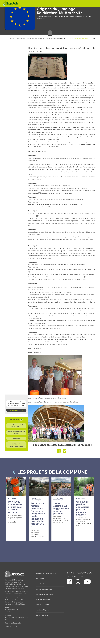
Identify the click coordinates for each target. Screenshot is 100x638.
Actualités (40, 579)
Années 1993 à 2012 (16, 410)
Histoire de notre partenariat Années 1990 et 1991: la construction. (16, 403)
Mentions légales (42, 610)
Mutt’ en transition (43, 599)
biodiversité (13, 498)
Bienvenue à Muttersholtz (46, 573)
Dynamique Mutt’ (42, 605)
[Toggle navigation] (94, 3)
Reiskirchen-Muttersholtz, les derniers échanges (16, 444)
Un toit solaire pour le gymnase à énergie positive (61, 508)
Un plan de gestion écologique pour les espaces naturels (82, 508)
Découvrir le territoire (44, 594)
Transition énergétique (36, 499)
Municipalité (16, 438)
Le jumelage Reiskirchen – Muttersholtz (16, 425)
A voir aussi (16, 420)
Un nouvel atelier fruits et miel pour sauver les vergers (15, 507)
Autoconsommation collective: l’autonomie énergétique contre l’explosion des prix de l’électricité (38, 513)
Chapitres (17, 397)
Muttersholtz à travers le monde (16, 432)
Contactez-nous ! (42, 615)
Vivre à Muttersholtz (44, 589)
